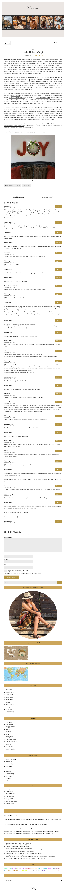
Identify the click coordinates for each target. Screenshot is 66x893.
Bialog (33, 888)
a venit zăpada (15, 95)
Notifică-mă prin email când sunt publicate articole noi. (23, 573)
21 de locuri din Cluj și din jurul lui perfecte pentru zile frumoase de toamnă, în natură (25, 858)
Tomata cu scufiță (10, 748)
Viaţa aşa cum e (27, 185)
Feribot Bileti (7, 819)
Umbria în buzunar (10, 711)
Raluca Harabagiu (10, 803)
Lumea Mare (8, 706)
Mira (5, 252)
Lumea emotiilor (9, 736)
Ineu (33, 49)
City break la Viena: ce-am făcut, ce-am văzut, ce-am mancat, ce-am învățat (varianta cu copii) (27, 849)
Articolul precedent (18, 197)
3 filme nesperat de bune (43, 97)
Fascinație (8, 732)
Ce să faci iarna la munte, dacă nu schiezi (37, 824)
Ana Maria (6, 332)
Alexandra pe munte (10, 690)
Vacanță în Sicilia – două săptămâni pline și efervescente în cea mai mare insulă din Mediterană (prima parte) (29, 833)
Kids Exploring (9, 764)
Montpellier (14, 868)
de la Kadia (43, 81)
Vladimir (6, 302)
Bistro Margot (9, 722)
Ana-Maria (6, 424)
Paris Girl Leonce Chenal (11, 801)
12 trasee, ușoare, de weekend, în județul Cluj (16, 844)
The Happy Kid (9, 776)
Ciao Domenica (9, 791)
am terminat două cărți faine (17, 97)
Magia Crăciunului (9, 185)
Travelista (8, 778)
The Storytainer (9, 746)
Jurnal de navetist (10, 704)
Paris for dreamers (10, 800)
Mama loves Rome (10, 796)
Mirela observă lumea (11, 737)
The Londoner (9, 805)
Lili (29, 79)
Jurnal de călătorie (10, 763)
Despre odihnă (14, 815)
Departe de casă (9, 697)
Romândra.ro (9, 707)
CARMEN (6, 451)
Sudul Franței (30, 870)
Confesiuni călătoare (10, 726)
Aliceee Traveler (7, 494)
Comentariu (8, 537)
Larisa (5, 351)
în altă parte (58, 117)
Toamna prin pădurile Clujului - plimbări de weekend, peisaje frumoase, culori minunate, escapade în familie (30, 856)
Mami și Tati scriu (10, 768)
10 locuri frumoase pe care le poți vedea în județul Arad (24, 828)
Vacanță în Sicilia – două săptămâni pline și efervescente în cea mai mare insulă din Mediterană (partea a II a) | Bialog (31, 831)
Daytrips (54, 868)
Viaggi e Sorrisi (9, 780)
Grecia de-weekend (10, 701)
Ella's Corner (8, 731)
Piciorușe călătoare (10, 773)
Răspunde (58, 206)
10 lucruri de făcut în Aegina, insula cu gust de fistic (18, 846)
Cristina (6, 206)
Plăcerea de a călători (9, 285)
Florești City (58, 868)
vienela (5, 486)
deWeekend (28, 868)
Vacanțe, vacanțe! (10, 712)
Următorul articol (47, 197)
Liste (61, 870)
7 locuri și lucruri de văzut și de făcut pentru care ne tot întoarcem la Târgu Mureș (24, 853)
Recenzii (24, 870)
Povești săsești (9, 743)
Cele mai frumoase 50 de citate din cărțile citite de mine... (19, 848)
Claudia (6, 269)
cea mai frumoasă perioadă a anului (14, 125)
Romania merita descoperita (53, 870)
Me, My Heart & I (9, 798)
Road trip (18, 185)
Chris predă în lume (10, 724)
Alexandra (6, 469)
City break (21, 868)
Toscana (6, 870)
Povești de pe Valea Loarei (12, 741)
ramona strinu (7, 402)
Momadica (8, 769)
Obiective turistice (42, 868)
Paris (41, 870)
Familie (17, 868)
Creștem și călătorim (10, 759)
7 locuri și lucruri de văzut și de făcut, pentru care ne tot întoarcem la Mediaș (23, 855)
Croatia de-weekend (10, 696)
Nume (6, 554)
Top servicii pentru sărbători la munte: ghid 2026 (15, 824)
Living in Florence (9, 795)
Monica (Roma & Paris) (11, 739)
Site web (6, 565)
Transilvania (36, 870)
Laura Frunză (9, 734)
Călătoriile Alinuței (10, 692)
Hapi (5, 393)
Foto (33, 180)
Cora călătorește (9, 694)
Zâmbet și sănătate (10, 749)
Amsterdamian (9, 789)
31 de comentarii (38, 55)
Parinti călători (9, 771)
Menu (7, 43)
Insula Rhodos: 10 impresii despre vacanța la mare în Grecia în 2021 (21, 851)
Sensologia (8, 744)
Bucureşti (20, 870)
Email (6, 559)
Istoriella (8, 702)
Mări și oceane (34, 868)
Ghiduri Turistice (8, 377)
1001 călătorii (9, 689)
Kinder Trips (8, 766)
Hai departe (8, 761)
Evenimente (49, 868)
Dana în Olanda (9, 727)
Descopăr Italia (9, 699)
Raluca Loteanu (9, 774)
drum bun (11, 132)
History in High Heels (10, 793)
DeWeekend (8, 729)
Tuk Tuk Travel (9, 709)
